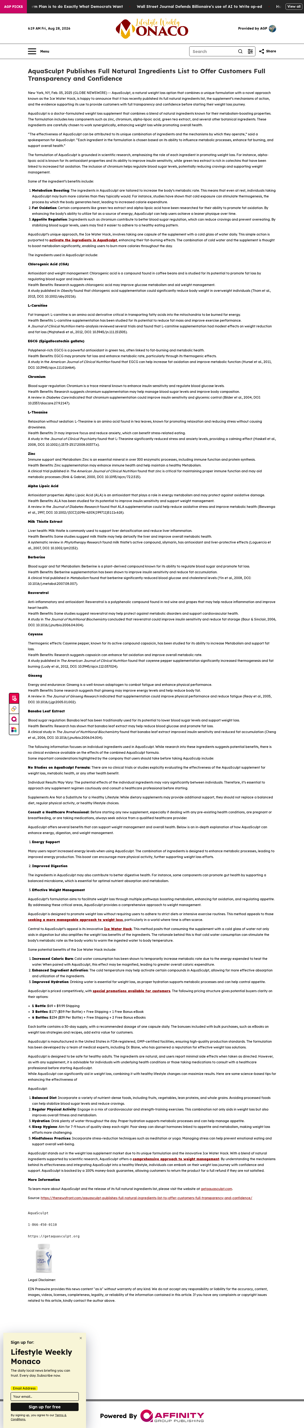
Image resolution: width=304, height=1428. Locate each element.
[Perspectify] (14, 709)
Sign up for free (45, 1406)
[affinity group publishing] (14, 719)
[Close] (81, 1338)
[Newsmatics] (14, 729)
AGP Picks (13, 7)
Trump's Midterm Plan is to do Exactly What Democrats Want (64, 6)
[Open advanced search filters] (250, 51)
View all (293, 6)
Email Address (24, 1388)
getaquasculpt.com (216, 1189)
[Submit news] (14, 698)
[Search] (240, 51)
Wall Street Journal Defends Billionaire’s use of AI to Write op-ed (199, 6)
